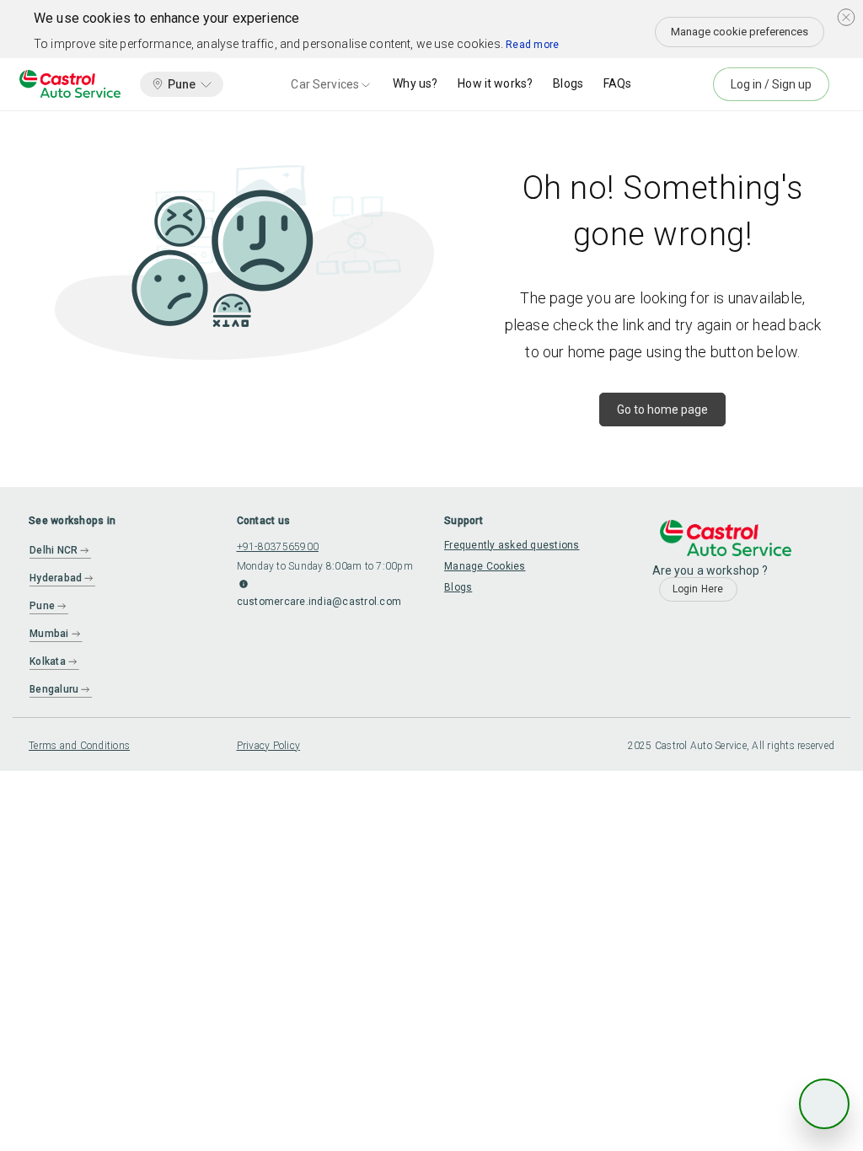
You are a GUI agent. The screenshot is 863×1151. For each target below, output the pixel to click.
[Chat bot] (824, 1104)
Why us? (415, 83)
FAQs (617, 83)
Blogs (568, 83)
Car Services (325, 84)
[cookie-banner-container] (846, 17)
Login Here (698, 589)
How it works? (495, 83)
